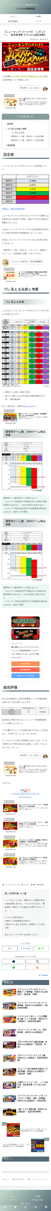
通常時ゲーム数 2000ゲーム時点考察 (27, 136)
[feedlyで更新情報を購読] (13, 967)
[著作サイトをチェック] (13, 961)
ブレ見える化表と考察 (16, 129)
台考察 (37, 1196)
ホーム (13, 1196)
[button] (46, 650)
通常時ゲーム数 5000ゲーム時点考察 (27, 140)
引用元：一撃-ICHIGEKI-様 (13, 209)
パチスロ (26, 885)
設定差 (10, 124)
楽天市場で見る (25, 670)
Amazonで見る (25, 664)
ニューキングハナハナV (12, 880)
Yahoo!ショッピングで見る (25, 676)
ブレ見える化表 (17, 133)
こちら (29, 406)
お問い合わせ (25, 1203)
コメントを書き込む (25, 1169)
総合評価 (11, 145)
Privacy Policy (38, 1200)
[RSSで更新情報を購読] (37, 967)
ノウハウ (13, 1200)
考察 (34, 885)
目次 (23, 116)
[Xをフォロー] (37, 961)
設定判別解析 (28, 880)
